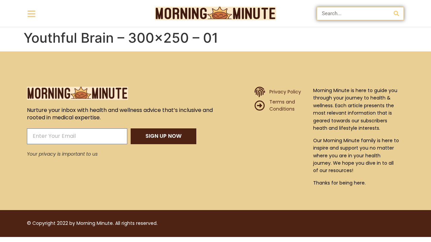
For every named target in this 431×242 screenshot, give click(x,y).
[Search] (396, 13)
